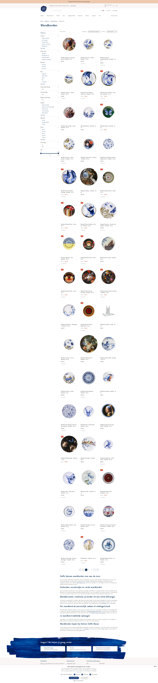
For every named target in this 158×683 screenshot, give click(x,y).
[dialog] (79, 674)
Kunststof (44, 68)
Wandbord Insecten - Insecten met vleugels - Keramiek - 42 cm (108, 225)
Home (41, 21)
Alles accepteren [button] (74, 677)
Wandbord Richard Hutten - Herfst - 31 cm (88, 258)
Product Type (43, 51)
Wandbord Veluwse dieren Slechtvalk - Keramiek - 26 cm (87, 291)
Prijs (41, 149)
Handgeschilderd (71, 15)
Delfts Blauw (102, 663)
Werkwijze (42, 118)
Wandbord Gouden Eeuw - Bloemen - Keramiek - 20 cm (88, 158)
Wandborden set (45, 55)
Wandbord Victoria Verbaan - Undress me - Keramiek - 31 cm (87, 93)
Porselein (44, 64)
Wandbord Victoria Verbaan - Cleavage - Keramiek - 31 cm (67, 191)
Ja (42, 144)
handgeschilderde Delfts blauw (94, 611)
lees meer (87, 1)
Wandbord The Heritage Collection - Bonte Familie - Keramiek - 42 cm (69, 425)
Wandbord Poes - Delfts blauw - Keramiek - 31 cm (68, 492)
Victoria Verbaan (45, 111)
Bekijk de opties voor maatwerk (98, 612)
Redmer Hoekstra (45, 38)
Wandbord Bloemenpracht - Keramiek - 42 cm (87, 358)
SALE (100, 15)
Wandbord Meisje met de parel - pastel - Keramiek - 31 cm (68, 58)
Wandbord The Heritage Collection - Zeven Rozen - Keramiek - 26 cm (108, 525)
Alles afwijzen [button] (84, 677)
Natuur (43, 133)
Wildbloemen (44, 46)
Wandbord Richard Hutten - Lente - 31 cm (69, 291)
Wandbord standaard (46, 59)
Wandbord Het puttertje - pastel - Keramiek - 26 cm (68, 126)
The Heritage (44, 40)
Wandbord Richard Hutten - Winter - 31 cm (108, 191)
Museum (44, 135)
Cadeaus (87, 15)
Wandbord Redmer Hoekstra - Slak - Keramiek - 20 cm (69, 525)
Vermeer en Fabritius (46, 44)
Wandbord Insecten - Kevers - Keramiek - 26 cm (67, 358)
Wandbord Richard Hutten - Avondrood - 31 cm (106, 492)
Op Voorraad (43, 142)
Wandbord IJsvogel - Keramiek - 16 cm (108, 392)
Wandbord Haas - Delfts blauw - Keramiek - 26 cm (88, 425)
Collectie (42, 36)
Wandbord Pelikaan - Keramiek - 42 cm (88, 191)
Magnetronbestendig (45, 97)
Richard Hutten (45, 42)
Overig (43, 124)
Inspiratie (94, 15)
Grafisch (43, 137)
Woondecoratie (50, 15)
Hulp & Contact (114, 15)
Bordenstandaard (45, 57)
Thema (41, 127)
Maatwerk (80, 15)
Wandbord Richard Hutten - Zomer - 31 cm (69, 225)
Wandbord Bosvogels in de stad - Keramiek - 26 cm (88, 525)
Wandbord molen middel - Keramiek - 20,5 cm (108, 358)
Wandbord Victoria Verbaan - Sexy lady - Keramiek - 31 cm (107, 93)
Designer (42, 102)
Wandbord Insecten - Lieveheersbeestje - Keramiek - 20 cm (107, 59)
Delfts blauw (44, 76)
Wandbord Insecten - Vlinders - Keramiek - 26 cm (87, 58)
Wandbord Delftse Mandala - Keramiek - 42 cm (87, 392)
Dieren (43, 129)
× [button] (156, 666)
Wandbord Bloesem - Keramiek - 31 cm (88, 126)
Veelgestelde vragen (71, 663)
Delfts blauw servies (81, 582)
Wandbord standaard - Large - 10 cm (107, 325)
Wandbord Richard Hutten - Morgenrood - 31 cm (87, 325)
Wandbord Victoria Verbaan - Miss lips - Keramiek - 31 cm (88, 225)
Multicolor (44, 74)
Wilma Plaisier (45, 113)
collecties (87, 629)
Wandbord (44, 53)
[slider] (40, 153)
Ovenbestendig (43, 92)
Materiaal (42, 62)
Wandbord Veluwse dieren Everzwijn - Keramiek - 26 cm (108, 291)
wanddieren (104, 603)
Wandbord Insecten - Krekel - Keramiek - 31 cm (67, 392)
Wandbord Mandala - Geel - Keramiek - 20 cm (67, 258)
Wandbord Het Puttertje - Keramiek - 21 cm (108, 258)
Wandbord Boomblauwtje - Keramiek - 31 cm (69, 459)
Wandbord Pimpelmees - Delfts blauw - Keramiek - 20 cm (107, 459)
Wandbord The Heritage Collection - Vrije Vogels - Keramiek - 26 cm (69, 559)
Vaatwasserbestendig (45, 87)
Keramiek (44, 66)
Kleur (41, 71)
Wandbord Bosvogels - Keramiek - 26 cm (88, 459)
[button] (79, 681)
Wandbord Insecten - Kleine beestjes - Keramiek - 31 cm (67, 158)
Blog (87, 663)
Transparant (44, 81)
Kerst (64, 15)
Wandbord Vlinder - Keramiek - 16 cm (107, 126)
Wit (42, 79)
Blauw (43, 78)
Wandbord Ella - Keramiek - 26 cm (88, 558)
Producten (47, 21)
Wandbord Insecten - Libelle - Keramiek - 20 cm (67, 93)
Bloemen (44, 131)
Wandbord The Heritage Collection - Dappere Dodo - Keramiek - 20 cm (108, 158)
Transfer (43, 120)
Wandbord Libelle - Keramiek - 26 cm (88, 492)
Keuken (58, 15)
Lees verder (79, 672)
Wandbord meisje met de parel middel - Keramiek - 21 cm (107, 425)
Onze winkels (73, 5)
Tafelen (42, 15)
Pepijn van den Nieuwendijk (48, 107)
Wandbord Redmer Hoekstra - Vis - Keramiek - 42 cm (107, 559)
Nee (43, 89)
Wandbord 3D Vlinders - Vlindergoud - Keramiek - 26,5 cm (69, 325)
